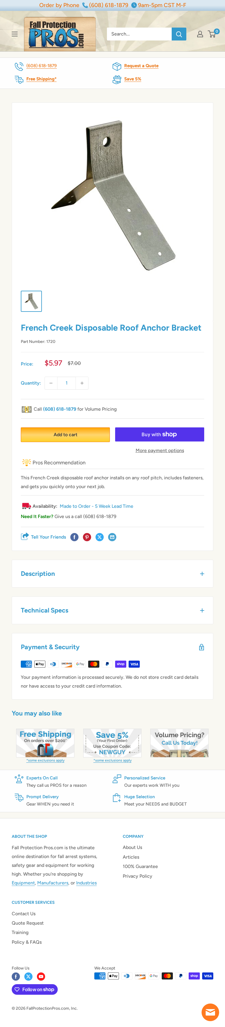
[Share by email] (112, 537)
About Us (132, 847)
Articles (131, 857)
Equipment (23, 883)
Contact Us (23, 913)
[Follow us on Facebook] (16, 976)
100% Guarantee (140, 866)
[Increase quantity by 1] (82, 383)
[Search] (179, 34)
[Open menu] (15, 34)
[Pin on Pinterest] (87, 537)
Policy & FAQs (27, 942)
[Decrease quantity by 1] (51, 383)
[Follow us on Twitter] (28, 976)
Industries (86, 883)
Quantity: (31, 383)
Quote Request (28, 923)
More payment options (160, 450)
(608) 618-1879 (41, 65)
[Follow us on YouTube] (41, 976)
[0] (212, 34)
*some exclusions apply (45, 760)
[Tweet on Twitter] (100, 537)
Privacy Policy (137, 876)
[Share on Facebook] (74, 537)
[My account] (200, 34)
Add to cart (65, 434)
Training (20, 932)
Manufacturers (52, 883)
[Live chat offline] (210, 1012)
